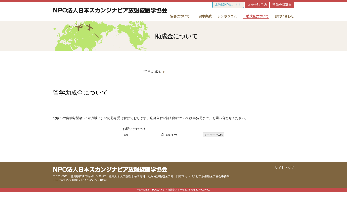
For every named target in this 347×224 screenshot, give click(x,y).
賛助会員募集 (282, 4)
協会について (180, 16)
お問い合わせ (284, 16)
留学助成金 (152, 72)
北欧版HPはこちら (228, 4)
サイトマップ (284, 167)
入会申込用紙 (257, 4)
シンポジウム (227, 16)
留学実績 (204, 16)
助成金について (256, 16)
